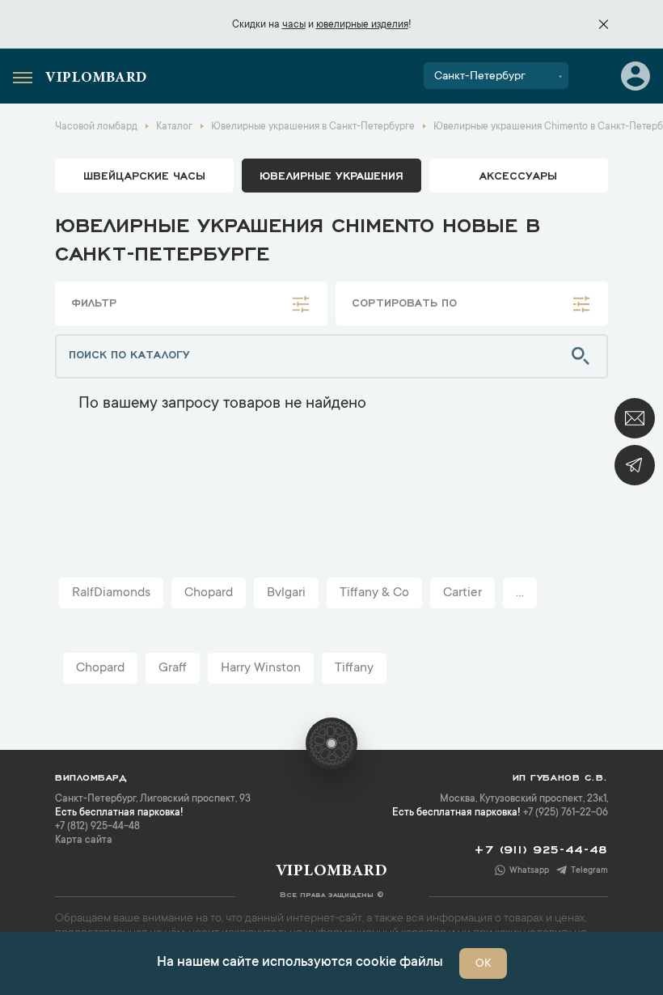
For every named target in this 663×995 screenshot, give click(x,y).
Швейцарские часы (144, 174)
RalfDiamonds (111, 593)
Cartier (462, 593)
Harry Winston (261, 668)
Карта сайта (83, 840)
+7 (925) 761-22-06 (565, 813)
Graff (172, 668)
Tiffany (354, 668)
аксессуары (518, 174)
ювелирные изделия (362, 25)
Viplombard (96, 78)
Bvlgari (286, 593)
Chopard (208, 593)
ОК (483, 964)
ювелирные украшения (331, 174)
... (520, 593)
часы (294, 25)
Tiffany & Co (374, 593)
